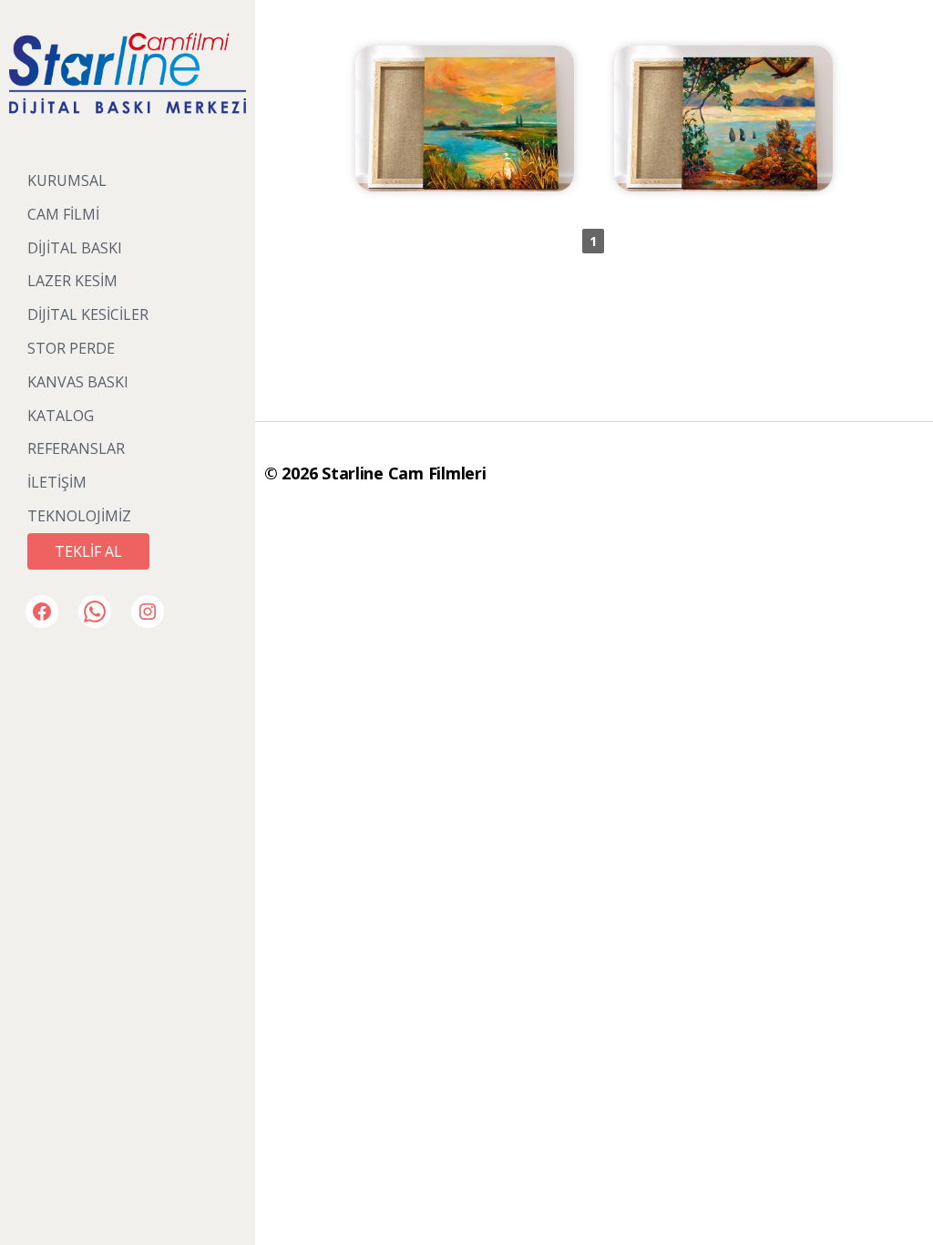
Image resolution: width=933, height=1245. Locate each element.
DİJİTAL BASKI (74, 248)
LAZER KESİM (72, 281)
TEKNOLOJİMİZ (79, 516)
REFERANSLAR (76, 448)
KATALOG (60, 416)
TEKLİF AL (88, 551)
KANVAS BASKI (77, 382)
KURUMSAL (67, 180)
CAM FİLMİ (63, 214)
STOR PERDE (71, 348)
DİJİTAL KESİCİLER (88, 314)
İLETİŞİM (57, 482)
